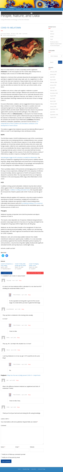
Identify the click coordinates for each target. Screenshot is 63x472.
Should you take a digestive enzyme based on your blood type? (55, 43)
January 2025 (53, 74)
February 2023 (53, 82)
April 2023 (52, 77)
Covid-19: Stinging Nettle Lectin (33, 264)
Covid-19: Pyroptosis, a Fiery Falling (7, 264)
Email (17, 447)
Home (2, 9)
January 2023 (53, 85)
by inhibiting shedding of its (32, 203)
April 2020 (52, 98)
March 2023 (53, 79)
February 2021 (53, 90)
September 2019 (54, 109)
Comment (3, 425)
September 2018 (54, 114)
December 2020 (54, 93)
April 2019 (52, 112)
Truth (51, 39)
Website (32, 447)
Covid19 (4, 35)
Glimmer (52, 34)
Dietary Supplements (11, 35)
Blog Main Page (10, 9)
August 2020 (53, 96)
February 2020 (53, 104)
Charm (51, 31)
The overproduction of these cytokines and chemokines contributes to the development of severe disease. (19, 123)
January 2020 (53, 106)
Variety (51, 36)
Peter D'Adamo (7, 33)
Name (3, 447)
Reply (20, 280)
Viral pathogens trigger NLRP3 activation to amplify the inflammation (19, 157)
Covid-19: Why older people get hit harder (20, 264)
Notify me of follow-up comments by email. (13, 454)
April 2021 (52, 88)
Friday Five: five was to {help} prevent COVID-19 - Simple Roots (23, 375)
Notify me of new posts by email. (11, 457)
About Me (18, 9)
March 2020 (53, 101)
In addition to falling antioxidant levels (20, 190)
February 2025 (53, 71)
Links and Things (27, 9)
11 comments (24, 33)
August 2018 (53, 117)
